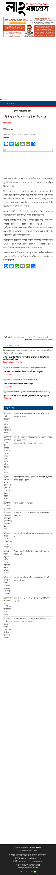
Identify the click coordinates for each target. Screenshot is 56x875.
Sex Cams (3, 100)
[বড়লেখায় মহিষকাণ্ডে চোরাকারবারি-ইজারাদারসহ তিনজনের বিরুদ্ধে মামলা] (8, 520)
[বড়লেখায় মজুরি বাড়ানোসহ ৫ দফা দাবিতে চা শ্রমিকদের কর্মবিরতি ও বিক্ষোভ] (8, 423)
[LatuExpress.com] (27, 15)
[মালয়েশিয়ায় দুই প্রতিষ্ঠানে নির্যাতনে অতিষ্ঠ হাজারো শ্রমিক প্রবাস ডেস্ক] (28, 367)
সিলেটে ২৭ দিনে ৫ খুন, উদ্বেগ (23, 503)
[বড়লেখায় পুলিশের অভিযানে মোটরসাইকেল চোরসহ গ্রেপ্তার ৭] (8, 540)
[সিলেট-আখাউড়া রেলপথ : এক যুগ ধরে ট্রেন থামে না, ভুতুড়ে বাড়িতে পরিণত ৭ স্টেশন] (8, 487)
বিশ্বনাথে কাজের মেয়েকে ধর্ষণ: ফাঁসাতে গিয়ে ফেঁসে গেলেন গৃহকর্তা (29, 337)
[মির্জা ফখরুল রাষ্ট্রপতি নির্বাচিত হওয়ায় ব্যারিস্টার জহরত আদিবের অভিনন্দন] (8, 562)
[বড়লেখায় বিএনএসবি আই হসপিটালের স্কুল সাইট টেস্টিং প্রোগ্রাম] (8, 606)
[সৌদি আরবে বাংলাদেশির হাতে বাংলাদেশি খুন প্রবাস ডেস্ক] (28, 379)
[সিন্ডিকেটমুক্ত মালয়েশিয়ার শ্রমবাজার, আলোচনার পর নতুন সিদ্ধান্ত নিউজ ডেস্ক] (28, 391)
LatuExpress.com (32, 865)
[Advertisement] (28, 69)
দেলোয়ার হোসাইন (35, 847)
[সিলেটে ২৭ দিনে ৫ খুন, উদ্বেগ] (8, 505)
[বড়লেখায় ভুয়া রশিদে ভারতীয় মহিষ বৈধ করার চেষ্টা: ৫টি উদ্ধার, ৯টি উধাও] (8, 585)
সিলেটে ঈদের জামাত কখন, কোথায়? (43, 340)
